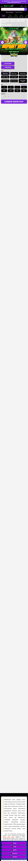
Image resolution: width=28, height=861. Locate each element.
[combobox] (12, 9)
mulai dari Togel (8, 837)
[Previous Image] (2, 42)
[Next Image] (25, 42)
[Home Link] (9, 6)
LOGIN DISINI (8, 67)
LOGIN (14, 846)
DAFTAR (14, 850)
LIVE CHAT (15, 857)
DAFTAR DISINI (7, 63)
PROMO (14, 842)
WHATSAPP (14, 853)
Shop (2, 6)
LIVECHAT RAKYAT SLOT (14, 102)
